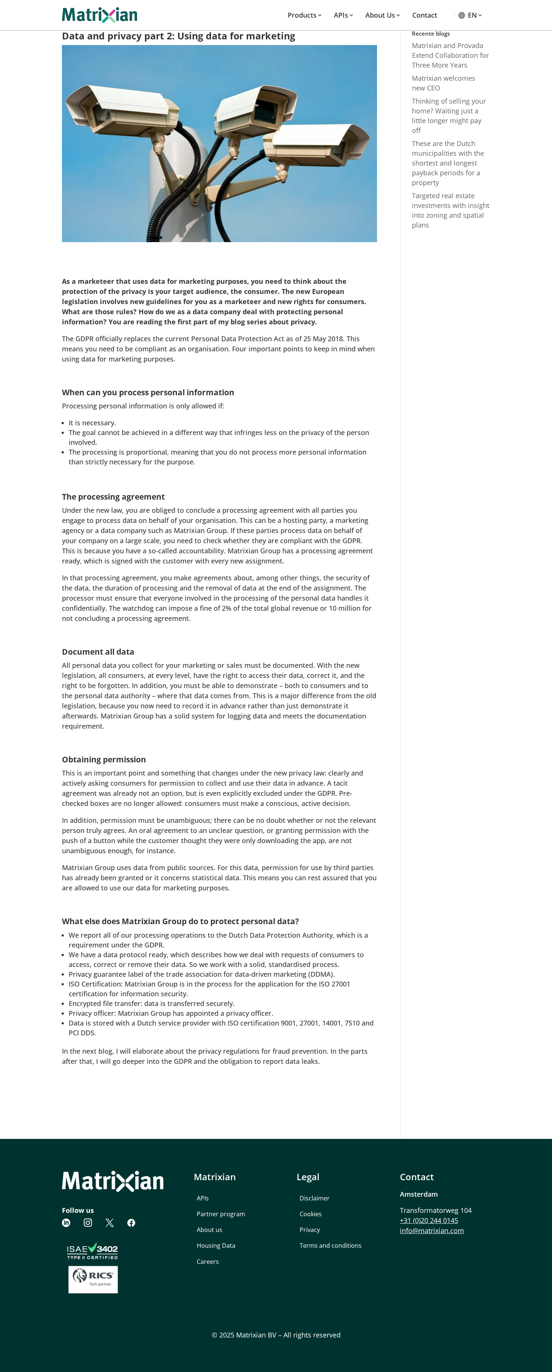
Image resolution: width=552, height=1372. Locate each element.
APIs (341, 15)
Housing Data (216, 1245)
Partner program (221, 1214)
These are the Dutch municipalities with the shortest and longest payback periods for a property (448, 163)
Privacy (310, 1230)
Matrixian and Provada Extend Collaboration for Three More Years (450, 55)
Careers (208, 1262)
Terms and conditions (331, 1245)
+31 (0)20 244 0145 (429, 1220)
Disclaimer (315, 1198)
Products (302, 15)
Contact (424, 15)
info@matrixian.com (432, 1230)
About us (380, 15)
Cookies (311, 1214)
